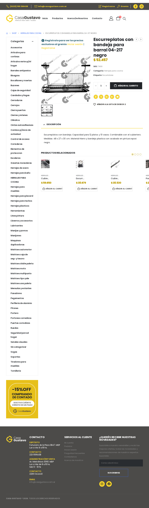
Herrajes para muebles (18, 188)
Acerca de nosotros (73, 460)
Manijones (16, 235)
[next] (141, 39)
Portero (14, 313)
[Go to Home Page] (7, 33)
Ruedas (14, 328)
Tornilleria (16, 370)
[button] (124, 19)
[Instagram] (141, 6)
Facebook (95, 96)
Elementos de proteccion (17, 151)
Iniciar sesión (75, 44)
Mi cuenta (68, 442)
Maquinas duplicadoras (17, 242)
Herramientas (18, 210)
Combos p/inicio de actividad (21, 132)
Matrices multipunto (21, 273)
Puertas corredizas (20, 323)
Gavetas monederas (21, 163)
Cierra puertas (18, 110)
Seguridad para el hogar (20, 334)
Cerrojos (15, 105)
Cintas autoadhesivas (22, 125)
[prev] (136, 39)
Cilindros (15, 120)
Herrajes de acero (20, 167)
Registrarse (48, 48)
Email (117, 96)
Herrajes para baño (20, 172)
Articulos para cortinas (18, 54)
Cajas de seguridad (20, 90)
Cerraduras (16, 100)
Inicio (45, 18)
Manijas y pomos (19, 230)
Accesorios (16, 47)
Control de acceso (20, 139)
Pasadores (16, 293)
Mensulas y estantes (21, 288)
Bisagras (15, 75)
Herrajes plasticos (20, 205)
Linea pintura (17, 215)
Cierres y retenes (19, 115)
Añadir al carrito (128, 85)
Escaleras (15, 158)
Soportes (15, 356)
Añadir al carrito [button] (54, 188)
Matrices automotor (21, 249)
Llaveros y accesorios (21, 220)
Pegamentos (17, 298)
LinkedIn (106, 96)
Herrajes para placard (22, 195)
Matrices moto (18, 268)
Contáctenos (70, 456)
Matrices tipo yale (20, 278)
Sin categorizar (18, 346)
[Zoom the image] (16, 437)
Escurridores (107, 75)
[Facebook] (135, 6)
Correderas (16, 144)
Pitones (14, 308)
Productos (57, 18)
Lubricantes (17, 225)
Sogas (14, 351)
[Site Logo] (23, 18)
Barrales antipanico (21, 70)
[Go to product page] (45, 164)
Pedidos (68, 446)
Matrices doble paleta (22, 263)
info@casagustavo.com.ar (42, 482)
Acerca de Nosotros (77, 18)
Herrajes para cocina (113, 71)
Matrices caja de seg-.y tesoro (19, 256)
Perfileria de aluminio (21, 303)
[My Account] (111, 18)
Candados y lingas (20, 95)
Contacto (97, 18)
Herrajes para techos (21, 200)
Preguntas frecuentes (74, 453)
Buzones (15, 85)
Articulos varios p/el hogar (21, 63)
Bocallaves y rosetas (21, 80)
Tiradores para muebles (18, 363)
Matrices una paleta (21, 283)
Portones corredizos (21, 318)
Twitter (101, 96)
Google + (112, 96)
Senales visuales (19, 342)
